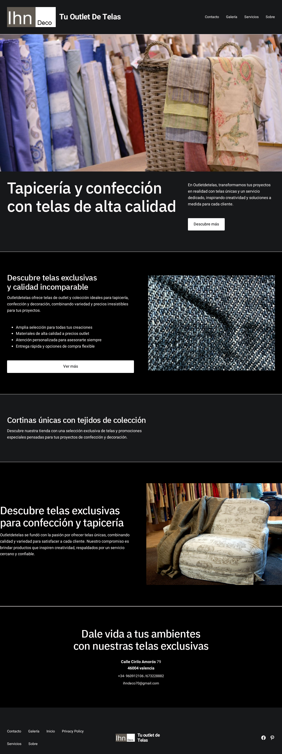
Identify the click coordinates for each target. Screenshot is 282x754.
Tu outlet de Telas (90, 17)
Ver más (70, 366)
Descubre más (206, 224)
